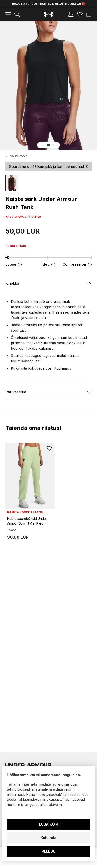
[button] (48, 145)
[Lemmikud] (80, 14)
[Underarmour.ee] (48, 14)
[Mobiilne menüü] (8, 14)
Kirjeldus (12, 283)
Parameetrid (15, 392)
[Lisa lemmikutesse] (49, 448)
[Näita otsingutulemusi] (17, 14)
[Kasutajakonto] (71, 14)
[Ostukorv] (89, 14)
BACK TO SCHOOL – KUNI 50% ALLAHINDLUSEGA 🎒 (48, 3)
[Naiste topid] (6, 155)
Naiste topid (19, 156)
